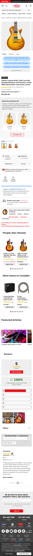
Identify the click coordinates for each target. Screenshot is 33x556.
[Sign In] (26, 6)
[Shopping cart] (30, 6)
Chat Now (23, 217)
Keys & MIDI (21, 13)
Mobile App (29, 526)
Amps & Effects (12, 13)
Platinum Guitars (11, 18)
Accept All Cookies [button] (24, 553)
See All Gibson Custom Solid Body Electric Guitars (15, 223)
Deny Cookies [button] (9, 553)
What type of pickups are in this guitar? (16, 67)
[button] (16, 354)
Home (3, 18)
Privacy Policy (17, 545)
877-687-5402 (24, 517)
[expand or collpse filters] (29, 428)
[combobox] (9, 442)
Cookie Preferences (19, 550)
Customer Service (12, 526)
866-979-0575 (17, 189)
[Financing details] (30, 169)
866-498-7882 (9, 517)
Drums (29, 13)
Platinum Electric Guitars (24, 18)
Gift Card (3, 526)
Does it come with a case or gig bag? (16, 63)
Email (5, 189)
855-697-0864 (13, 217)
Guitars (4, 13)
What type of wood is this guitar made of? (16, 58)
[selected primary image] (15, 36)
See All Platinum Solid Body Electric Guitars (15, 226)
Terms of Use (9, 550)
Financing (20, 526)
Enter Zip (23, 163)
